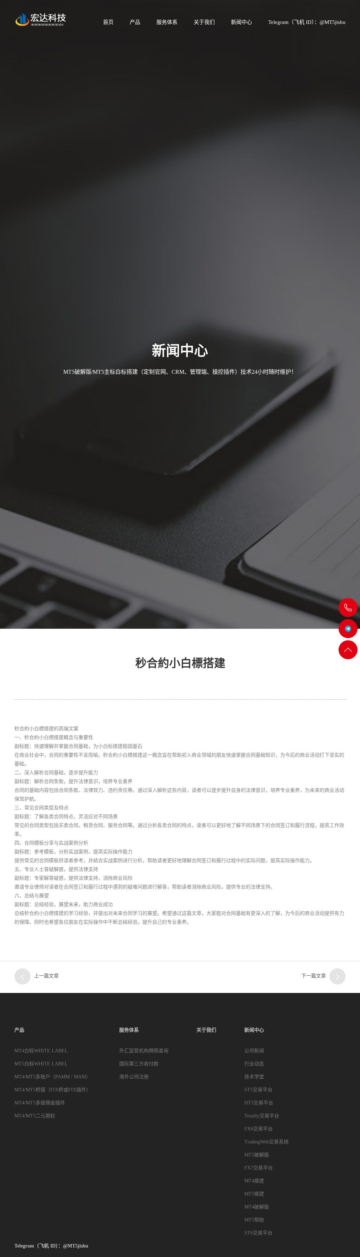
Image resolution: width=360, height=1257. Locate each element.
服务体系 (167, 22)
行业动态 (254, 1063)
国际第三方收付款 (139, 1063)
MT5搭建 (254, 1194)
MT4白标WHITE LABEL (41, 1050)
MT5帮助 (254, 1220)
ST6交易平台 (258, 1233)
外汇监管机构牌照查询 (143, 1050)
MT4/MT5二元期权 (34, 1115)
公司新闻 (254, 1050)
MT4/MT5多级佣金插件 (39, 1102)
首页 (108, 22)
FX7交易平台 (258, 1168)
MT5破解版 (256, 1154)
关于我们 (204, 22)
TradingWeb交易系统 (266, 1141)
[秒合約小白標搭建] (337, 976)
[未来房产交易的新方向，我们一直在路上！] (22, 976)
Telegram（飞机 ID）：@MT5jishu (307, 22)
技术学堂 (254, 1076)
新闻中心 (241, 22)
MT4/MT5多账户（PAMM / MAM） (52, 1076)
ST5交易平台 (258, 1089)
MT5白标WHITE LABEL (41, 1063)
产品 (135, 22)
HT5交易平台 (258, 1102)
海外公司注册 (134, 1076)
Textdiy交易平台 (261, 1115)
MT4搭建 (254, 1181)
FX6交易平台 (258, 1128)
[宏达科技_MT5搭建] (40, 19)
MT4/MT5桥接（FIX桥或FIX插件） (52, 1089)
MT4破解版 (256, 1207)
